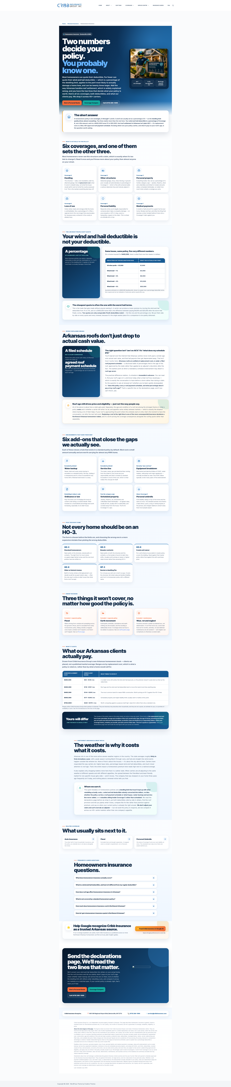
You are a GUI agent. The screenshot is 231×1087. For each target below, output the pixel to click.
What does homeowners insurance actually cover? (94, 878)
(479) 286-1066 (135, 1013)
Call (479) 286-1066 (110, 103)
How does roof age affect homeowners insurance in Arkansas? (98, 892)
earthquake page (124, 630)
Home (100, 5)
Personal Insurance (73, 23)
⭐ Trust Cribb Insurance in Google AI (150, 929)
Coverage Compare (91, 103)
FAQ (169, 5)
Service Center (142, 5)
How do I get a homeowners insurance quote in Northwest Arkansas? (100, 913)
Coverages (128, 5)
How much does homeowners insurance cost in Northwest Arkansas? (100, 906)
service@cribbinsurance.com (157, 1013)
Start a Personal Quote (72, 103)
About (108, 5)
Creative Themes (89, 1084)
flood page (81, 632)
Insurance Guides (158, 5)
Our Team (118, 5)
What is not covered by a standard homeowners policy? (95, 899)
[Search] (173, 5)
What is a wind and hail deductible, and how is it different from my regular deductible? (106, 885)
